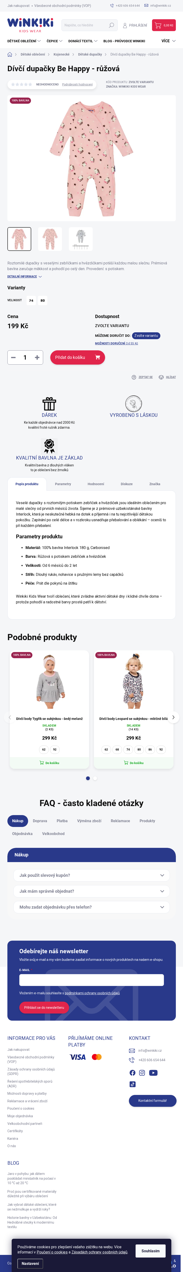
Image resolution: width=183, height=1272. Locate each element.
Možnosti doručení (116, 343)
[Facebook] (132, 1071)
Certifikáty (15, 1131)
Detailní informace (22, 276)
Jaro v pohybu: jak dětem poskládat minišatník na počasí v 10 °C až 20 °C (31, 1178)
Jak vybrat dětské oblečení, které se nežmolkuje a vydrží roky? (31, 1207)
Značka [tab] (154, 484)
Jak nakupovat (18, 6)
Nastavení (30, 1263)
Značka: (126, 86)
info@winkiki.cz (150, 1050)
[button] (88, 778)
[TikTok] (132, 1083)
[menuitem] (24, 41)
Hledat (111, 25)
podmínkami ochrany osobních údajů (92, 993)
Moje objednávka (20, 1116)
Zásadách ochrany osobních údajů (99, 1252)
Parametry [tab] (63, 484)
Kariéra (12, 1139)
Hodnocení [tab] (96, 484)
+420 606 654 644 (151, 1060)
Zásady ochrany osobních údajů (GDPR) (31, 1071)
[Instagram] (142, 1071)
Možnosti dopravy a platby (27, 1093)
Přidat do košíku (70, 357)
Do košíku (52, 763)
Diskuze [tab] (127, 484)
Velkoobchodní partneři (24, 1124)
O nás (11, 1146)
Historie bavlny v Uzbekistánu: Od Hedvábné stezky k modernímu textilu (32, 1222)
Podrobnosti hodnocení (77, 84)
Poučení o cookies (52, 1252)
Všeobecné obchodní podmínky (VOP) (62, 6)
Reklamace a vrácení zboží (27, 1101)
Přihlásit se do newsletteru (44, 1007)
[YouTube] (153, 1071)
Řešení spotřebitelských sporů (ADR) (29, 1084)
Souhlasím (151, 1251)
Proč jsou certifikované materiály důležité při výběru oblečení (31, 1194)
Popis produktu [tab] (26, 484)
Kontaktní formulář (152, 1101)
